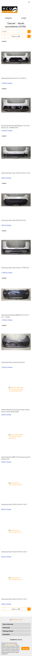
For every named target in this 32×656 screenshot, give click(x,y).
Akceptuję (25, 648)
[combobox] (16, 31)
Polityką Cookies (10, 644)
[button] (16, 624)
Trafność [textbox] (4, 31)
